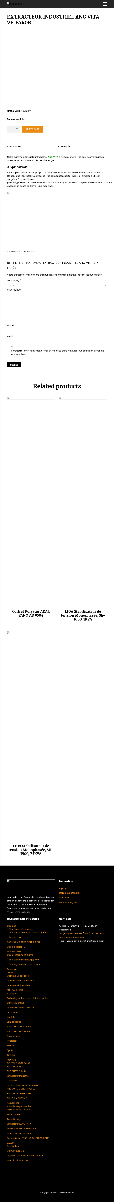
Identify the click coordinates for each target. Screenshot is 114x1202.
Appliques (12, 993)
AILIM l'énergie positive (19, 1106)
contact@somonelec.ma (71, 937)
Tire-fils (11, 1055)
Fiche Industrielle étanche (21, 1007)
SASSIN (10, 1142)
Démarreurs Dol (15, 1151)
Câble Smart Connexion (20, 929)
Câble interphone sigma (20, 955)
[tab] (15, 146)
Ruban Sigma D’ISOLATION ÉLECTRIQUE (28, 1138)
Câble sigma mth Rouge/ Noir (23, 959)
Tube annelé (14, 1114)
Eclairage (12, 969)
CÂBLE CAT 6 (14, 937)
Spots (10, 1050)
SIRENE (10, 1045)
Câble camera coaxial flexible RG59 (26, 932)
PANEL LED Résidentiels (19, 1031)
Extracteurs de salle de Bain (22, 1128)
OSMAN (11, 972)
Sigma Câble (14, 951)
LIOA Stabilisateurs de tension (23, 1085)
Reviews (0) (64, 146)
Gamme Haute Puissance (20, 980)
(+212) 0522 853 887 (94, 933)
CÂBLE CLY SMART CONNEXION (23, 942)
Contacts (64, 897)
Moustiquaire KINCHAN (19, 1133)
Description (14, 146)
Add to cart (32, 129)
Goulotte (12, 1080)
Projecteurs (13, 1036)
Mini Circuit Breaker (17, 1160)
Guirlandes (13, 1012)
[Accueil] (14, 3)
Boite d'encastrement (19, 1109)
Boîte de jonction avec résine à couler (27, 998)
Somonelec (68, 1192)
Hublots (11, 1017)
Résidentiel (13, 1103)
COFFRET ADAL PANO (18, 1063)
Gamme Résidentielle (18, 985)
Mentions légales (68, 902)
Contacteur (13, 1146)
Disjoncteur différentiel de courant (25, 1155)
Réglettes (12, 1040)
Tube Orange (14, 1119)
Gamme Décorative (18, 975)
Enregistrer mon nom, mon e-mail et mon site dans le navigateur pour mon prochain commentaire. (57, 352)
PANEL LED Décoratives (19, 1026)
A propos (64, 888)
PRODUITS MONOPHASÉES (21, 1088)
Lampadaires (14, 1021)
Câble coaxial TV (16, 946)
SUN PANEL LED (15, 990)
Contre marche (15, 1003)
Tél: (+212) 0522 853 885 (71, 933)
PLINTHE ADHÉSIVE (17, 1098)
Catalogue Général (69, 893)
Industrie (11, 1059)
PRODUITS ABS (15, 1066)
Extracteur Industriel (18, 1076)
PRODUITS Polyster (17, 1071)
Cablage (11, 926)
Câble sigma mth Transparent (23, 964)
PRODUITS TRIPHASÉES (19, 1093)
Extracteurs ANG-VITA (19, 1123)
